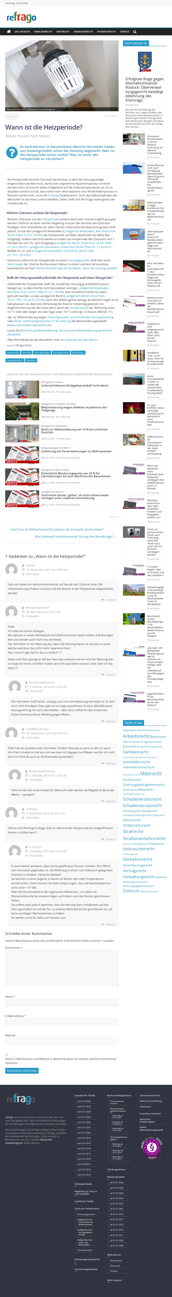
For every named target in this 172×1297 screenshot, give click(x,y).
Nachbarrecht (132, 780)
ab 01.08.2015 (84, 1164)
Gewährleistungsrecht (132, 757)
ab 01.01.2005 (116, 1240)
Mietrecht (63, 31)
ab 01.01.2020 (84, 1132)
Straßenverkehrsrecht (144, 838)
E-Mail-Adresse (15, 1016)
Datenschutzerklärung (151, 1100)
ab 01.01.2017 (84, 1153)
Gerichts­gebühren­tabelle (119, 1138)
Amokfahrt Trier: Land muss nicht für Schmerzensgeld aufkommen (155, 358)
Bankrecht (158, 736)
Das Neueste (22, 31)
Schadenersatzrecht (142, 799)
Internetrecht (106, 31)
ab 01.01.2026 (84, 1101)
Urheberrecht (156, 844)
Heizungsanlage (42, 352)
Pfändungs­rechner (116, 1169)
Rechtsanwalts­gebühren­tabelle (118, 1109)
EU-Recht (142, 746)
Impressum (145, 1106)
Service (124, 31)
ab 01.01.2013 (84, 1174)
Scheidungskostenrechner (87, 1261)
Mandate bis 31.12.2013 (118, 1157)
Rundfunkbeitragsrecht (133, 794)
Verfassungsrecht (130, 854)
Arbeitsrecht (136, 736)
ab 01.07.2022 (116, 1203)
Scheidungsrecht (132, 811)
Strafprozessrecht (136, 825)
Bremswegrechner (86, 1214)
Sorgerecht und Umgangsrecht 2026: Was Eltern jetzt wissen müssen (155, 332)
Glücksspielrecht (150, 757)
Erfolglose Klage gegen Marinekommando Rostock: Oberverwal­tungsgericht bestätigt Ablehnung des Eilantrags (144, 89)
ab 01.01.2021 (84, 1127)
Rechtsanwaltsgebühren (119, 1095)
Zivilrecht (131, 890)
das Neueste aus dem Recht (78, 340)
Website (10, 1035)
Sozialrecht (150, 811)
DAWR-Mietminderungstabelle (151, 1128)
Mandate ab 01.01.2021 (118, 1116)
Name (10, 996)
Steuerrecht (132, 820)
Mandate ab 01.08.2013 (118, 1123)
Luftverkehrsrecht (131, 774)
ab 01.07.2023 (116, 1198)
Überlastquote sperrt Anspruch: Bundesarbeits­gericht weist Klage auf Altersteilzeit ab (155, 241)
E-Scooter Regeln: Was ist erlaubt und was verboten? (155, 571)
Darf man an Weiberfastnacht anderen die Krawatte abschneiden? (55, 529)
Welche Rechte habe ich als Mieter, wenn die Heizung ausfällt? (76, 268)
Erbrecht (129, 746)
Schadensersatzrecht (142, 805)
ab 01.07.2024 (116, 1193)
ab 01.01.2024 (84, 1111)
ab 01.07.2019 (84, 1137)
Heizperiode (50, 219)
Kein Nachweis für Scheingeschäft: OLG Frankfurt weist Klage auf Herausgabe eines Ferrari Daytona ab (155, 274)
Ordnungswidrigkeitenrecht (144, 784)
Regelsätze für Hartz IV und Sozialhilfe (86, 1193)
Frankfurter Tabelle (84, 1201)
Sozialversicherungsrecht (137, 815)
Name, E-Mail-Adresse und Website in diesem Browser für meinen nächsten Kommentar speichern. (61, 1061)
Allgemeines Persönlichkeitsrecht (141, 730)
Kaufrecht (148, 767)
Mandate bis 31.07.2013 (118, 1129)
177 (116, 517)
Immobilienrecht (15, 360)
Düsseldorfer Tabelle (85, 1095)
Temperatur (77, 308)
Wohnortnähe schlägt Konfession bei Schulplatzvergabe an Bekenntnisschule (155, 211)
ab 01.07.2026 (116, 1182)
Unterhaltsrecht (140, 844)
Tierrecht (127, 844)
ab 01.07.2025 (116, 1187)
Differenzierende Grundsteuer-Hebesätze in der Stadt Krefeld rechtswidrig (155, 445)
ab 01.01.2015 (84, 1169)
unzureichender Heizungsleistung (92, 317)
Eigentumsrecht (153, 741)
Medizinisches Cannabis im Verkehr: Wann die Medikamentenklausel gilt (155, 304)
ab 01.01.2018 (84, 1148)
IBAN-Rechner (114, 1254)
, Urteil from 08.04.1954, (69, 247)
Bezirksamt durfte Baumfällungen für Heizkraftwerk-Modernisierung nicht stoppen (155, 626)
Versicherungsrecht (137, 865)
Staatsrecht (158, 815)
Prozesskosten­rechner (117, 1102)
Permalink (32, 574)
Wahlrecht (161, 877)
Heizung (53, 195)
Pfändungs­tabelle (116, 1176)
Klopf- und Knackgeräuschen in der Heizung (42, 321)
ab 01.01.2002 (116, 1245)
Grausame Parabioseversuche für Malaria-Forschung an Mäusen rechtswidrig (155, 145)
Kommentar (14, 948)
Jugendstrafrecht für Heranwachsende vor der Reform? (155, 699)
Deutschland (116, 1260)
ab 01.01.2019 (84, 1143)
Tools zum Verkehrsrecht (87, 1208)
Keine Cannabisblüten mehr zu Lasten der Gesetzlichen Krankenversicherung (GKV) (155, 385)
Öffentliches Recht (149, 891)
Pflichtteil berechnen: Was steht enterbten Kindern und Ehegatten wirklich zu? (154, 509)
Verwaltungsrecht (138, 876)
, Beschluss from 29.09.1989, (58, 290)
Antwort (111, 600)
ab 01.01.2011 (116, 1235)
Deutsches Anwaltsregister (147, 1120)
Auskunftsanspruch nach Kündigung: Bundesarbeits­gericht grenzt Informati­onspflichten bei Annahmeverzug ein (155, 178)
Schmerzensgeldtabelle (86, 1269)
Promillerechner (85, 1250)
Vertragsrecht (134, 870)
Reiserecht (145, 789)
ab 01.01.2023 (84, 1117)
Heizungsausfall (79, 260)
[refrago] (9, 31)
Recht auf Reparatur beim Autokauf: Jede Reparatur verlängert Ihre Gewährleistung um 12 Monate (155, 477)
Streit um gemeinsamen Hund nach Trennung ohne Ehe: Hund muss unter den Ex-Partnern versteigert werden (155, 542)
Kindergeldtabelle (83, 1183)
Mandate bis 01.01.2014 (118, 1151)
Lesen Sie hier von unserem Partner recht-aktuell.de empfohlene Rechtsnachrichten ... (59, 375)
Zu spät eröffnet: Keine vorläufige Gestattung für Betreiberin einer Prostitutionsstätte (155, 415)
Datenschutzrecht (133, 741)
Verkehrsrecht (83, 31)
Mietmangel (15, 264)
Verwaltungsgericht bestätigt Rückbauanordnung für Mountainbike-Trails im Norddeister (155, 596)
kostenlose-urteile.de (150, 1113)
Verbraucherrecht (139, 848)
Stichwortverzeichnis (150, 1095)
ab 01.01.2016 (84, 1159)
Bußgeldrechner (85, 1221)
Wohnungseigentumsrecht (138, 886)
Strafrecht (133, 831)
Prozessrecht (130, 789)
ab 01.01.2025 (84, 1106)
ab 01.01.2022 (84, 1122)
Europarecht (155, 746)
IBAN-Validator (114, 1280)
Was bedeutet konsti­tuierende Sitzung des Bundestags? (76, 536)
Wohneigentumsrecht (135, 881)
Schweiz (114, 1271)
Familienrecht (43, 31)
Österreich (115, 1265)
